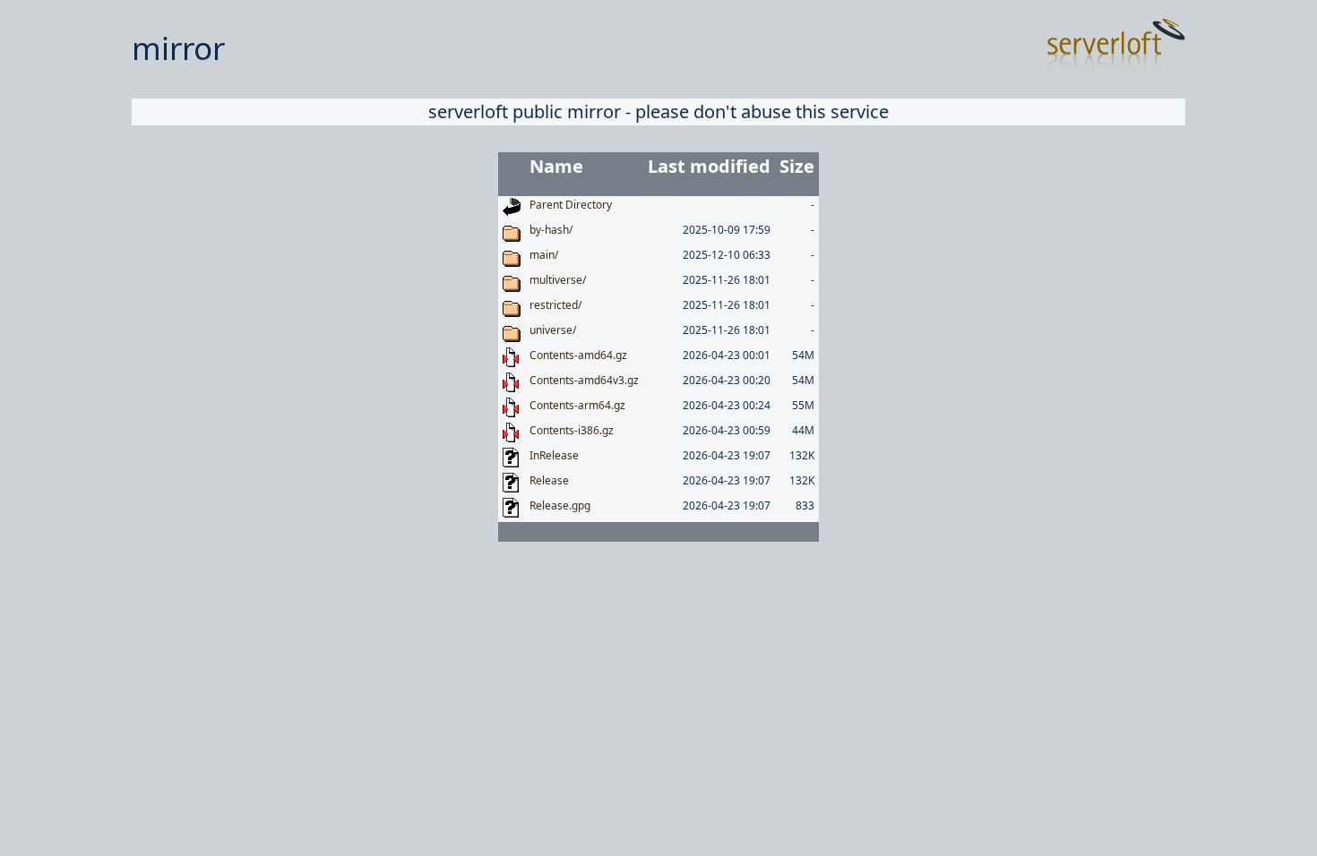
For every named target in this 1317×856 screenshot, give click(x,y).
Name (556, 166)
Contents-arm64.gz (577, 405)
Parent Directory (570, 204)
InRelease (554, 455)
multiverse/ (557, 279)
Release (549, 480)
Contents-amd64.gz (578, 355)
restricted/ (555, 304)
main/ (543, 254)
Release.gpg (559, 505)
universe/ (552, 330)
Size (796, 166)
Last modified (709, 166)
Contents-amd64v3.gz (584, 380)
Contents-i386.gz (571, 430)
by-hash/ (550, 229)
